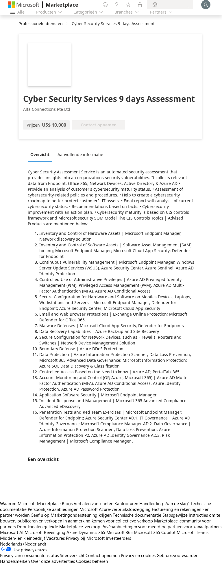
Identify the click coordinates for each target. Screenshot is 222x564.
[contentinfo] (68, 24)
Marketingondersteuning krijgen (81, 515)
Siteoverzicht (72, 555)
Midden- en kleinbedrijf (22, 538)
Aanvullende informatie (80, 154)
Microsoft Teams (192, 532)
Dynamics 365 (92, 532)
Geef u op (40, 515)
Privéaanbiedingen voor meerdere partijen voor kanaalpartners (161, 526)
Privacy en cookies (138, 555)
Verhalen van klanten (93, 503)
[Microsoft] (23, 4)
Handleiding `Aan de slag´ (164, 503)
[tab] (41, 154)
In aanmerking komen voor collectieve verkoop (108, 521)
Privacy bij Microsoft (85, 538)
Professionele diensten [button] (40, 23)
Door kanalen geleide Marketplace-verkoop (58, 526)
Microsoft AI (11, 532)
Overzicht (39, 154)
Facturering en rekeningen (176, 509)
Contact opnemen (103, 555)
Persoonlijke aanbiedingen (53, 509)
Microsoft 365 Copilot (154, 532)
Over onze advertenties (53, 561)
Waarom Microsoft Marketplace (30, 503)
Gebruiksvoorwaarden (177, 555)
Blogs (67, 503)
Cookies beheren (92, 561)
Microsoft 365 (119, 532)
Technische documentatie (137, 515)
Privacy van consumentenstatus (29, 555)
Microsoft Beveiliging (45, 532)
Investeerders (118, 538)
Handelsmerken (15, 561)
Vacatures (55, 538)
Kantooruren (126, 503)
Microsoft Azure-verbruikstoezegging (115, 509)
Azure (71, 532)
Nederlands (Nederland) (23, 544)
